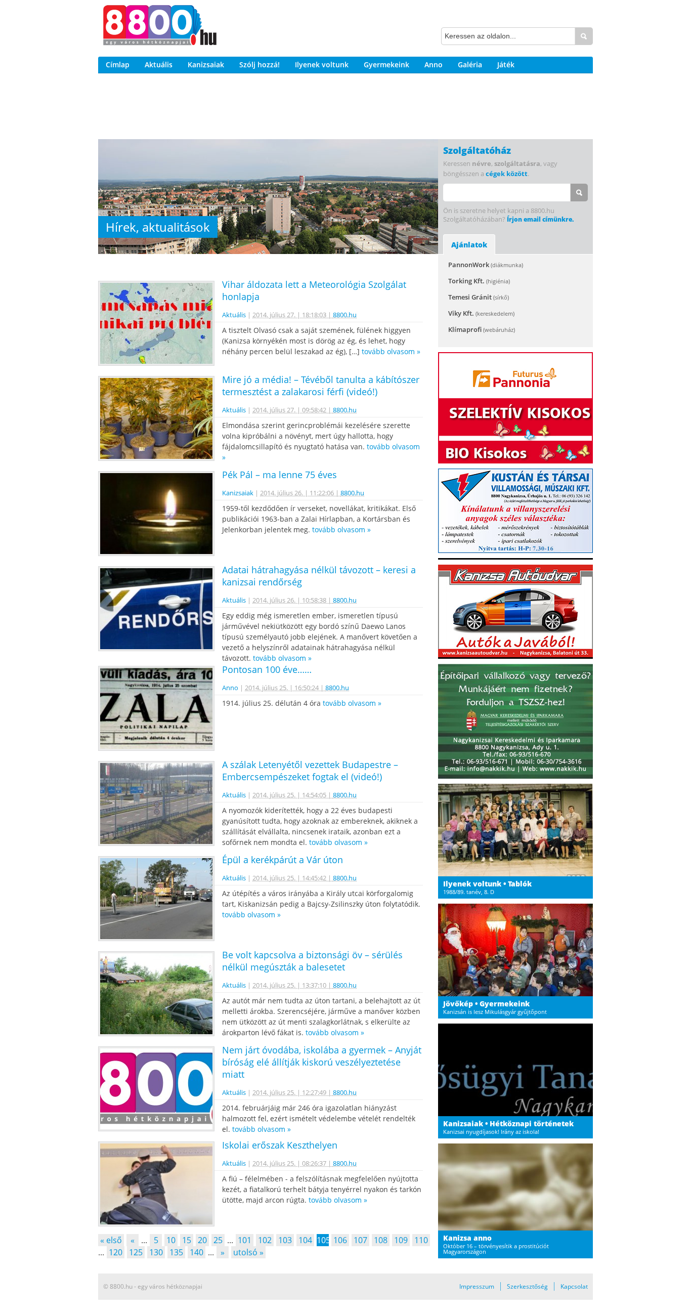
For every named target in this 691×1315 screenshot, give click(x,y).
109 (401, 1240)
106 (340, 1240)
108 (380, 1240)
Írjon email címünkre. (540, 219)
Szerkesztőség (527, 1286)
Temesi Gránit (478, 297)
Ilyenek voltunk (322, 64)
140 (196, 1252)
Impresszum (476, 1286)
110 (421, 1240)
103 (285, 1240)
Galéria (470, 64)
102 (265, 1240)
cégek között (507, 173)
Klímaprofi (481, 329)
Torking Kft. (479, 280)
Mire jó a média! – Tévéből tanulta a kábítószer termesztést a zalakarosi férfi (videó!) (320, 385)
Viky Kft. (481, 313)
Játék (505, 64)
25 (218, 1240)
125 (136, 1252)
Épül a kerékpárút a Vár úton (282, 860)
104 (305, 1240)
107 (360, 1240)
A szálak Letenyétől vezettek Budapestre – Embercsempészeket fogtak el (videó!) (310, 770)
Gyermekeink (386, 64)
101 (244, 1240)
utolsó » (248, 1252)
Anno (433, 64)
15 (186, 1240)
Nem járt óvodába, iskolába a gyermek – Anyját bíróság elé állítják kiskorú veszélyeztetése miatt (321, 1062)
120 (115, 1252)
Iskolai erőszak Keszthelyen (279, 1145)
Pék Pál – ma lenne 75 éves (279, 475)
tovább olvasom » (391, 351)
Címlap (117, 64)
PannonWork (485, 264)
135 (176, 1252)
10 (171, 1240)
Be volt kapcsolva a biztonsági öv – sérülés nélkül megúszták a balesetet (312, 961)
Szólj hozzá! (259, 64)
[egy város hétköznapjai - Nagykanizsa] (160, 27)
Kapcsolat (574, 1286)
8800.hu (345, 314)
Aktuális (158, 64)
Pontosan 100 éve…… (267, 669)
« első (111, 1240)
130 (156, 1252)
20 (202, 1240)
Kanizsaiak (206, 64)
